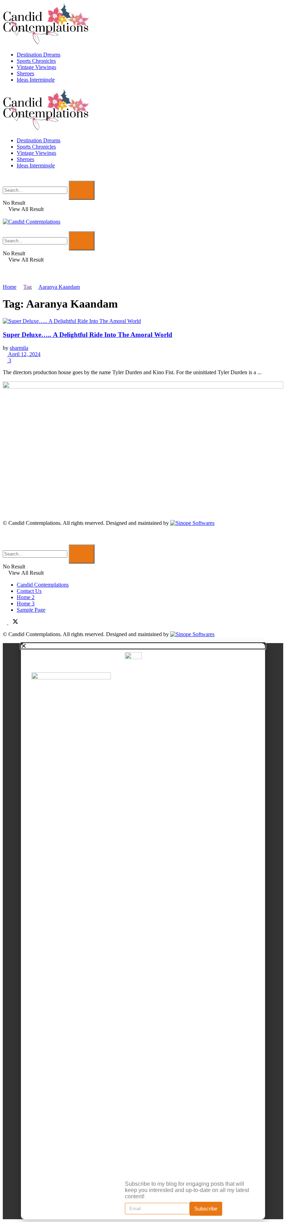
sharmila (19, 348)
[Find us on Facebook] (5, 622)
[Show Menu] (5, 215)
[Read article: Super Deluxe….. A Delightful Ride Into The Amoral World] (143, 321)
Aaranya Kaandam (59, 287)
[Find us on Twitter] (13, 622)
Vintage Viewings (36, 67)
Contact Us (29, 591)
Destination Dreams (38, 55)
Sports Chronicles (36, 61)
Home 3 (26, 603)
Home (9, 287)
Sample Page (31, 610)
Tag (27, 287)
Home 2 (26, 597)
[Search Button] (5, 177)
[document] (143, 931)
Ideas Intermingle (36, 80)
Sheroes (25, 73)
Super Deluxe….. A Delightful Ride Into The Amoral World (87, 334)
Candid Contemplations (43, 585)
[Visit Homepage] (46, 43)
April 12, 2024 (23, 354)
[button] (143, 646)
